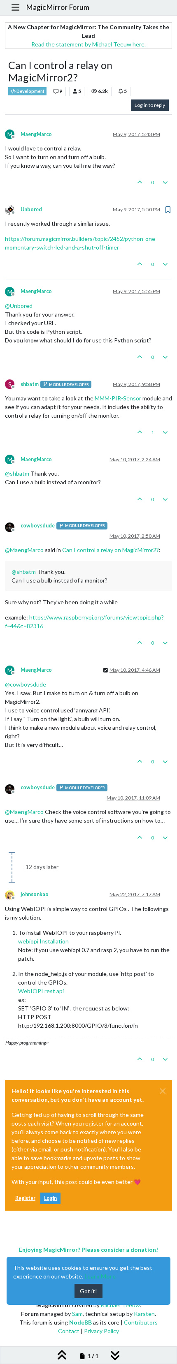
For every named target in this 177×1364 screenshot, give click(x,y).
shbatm (30, 384)
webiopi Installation (43, 941)
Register (25, 1198)
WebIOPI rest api (41, 990)
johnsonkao (35, 894)
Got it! (88, 1291)
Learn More (100, 1276)
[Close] (162, 1091)
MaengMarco (36, 134)
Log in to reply (150, 105)
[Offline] (13, 209)
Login (50, 1198)
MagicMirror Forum (57, 7)
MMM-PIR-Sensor (118, 398)
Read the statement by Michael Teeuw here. (88, 44)
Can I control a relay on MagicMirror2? (110, 549)
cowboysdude (38, 525)
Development (30, 91)
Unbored (31, 209)
